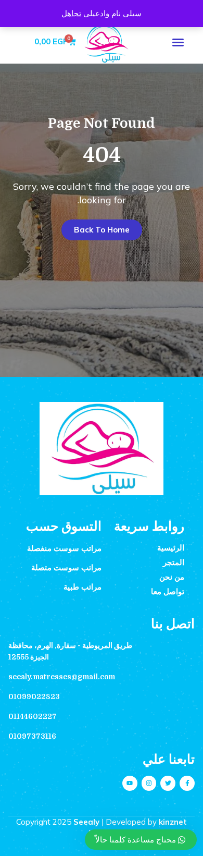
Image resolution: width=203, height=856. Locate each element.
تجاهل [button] (71, 13)
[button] (178, 42)
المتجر (173, 562)
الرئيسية (170, 548)
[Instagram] (149, 783)
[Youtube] (129, 783)
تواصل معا (167, 591)
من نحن (171, 577)
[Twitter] (167, 783)
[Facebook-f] (187, 783)
